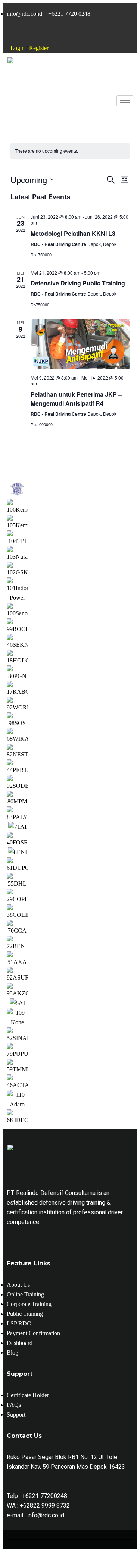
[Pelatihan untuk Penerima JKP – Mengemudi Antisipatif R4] (80, 343)
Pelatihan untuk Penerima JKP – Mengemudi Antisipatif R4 (76, 398)
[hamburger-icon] (124, 100)
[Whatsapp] (61, 34)
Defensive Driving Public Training (78, 283)
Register (39, 48)
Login (17, 48)
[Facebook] (19, 34)
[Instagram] (40, 34)
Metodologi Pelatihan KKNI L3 (73, 233)
